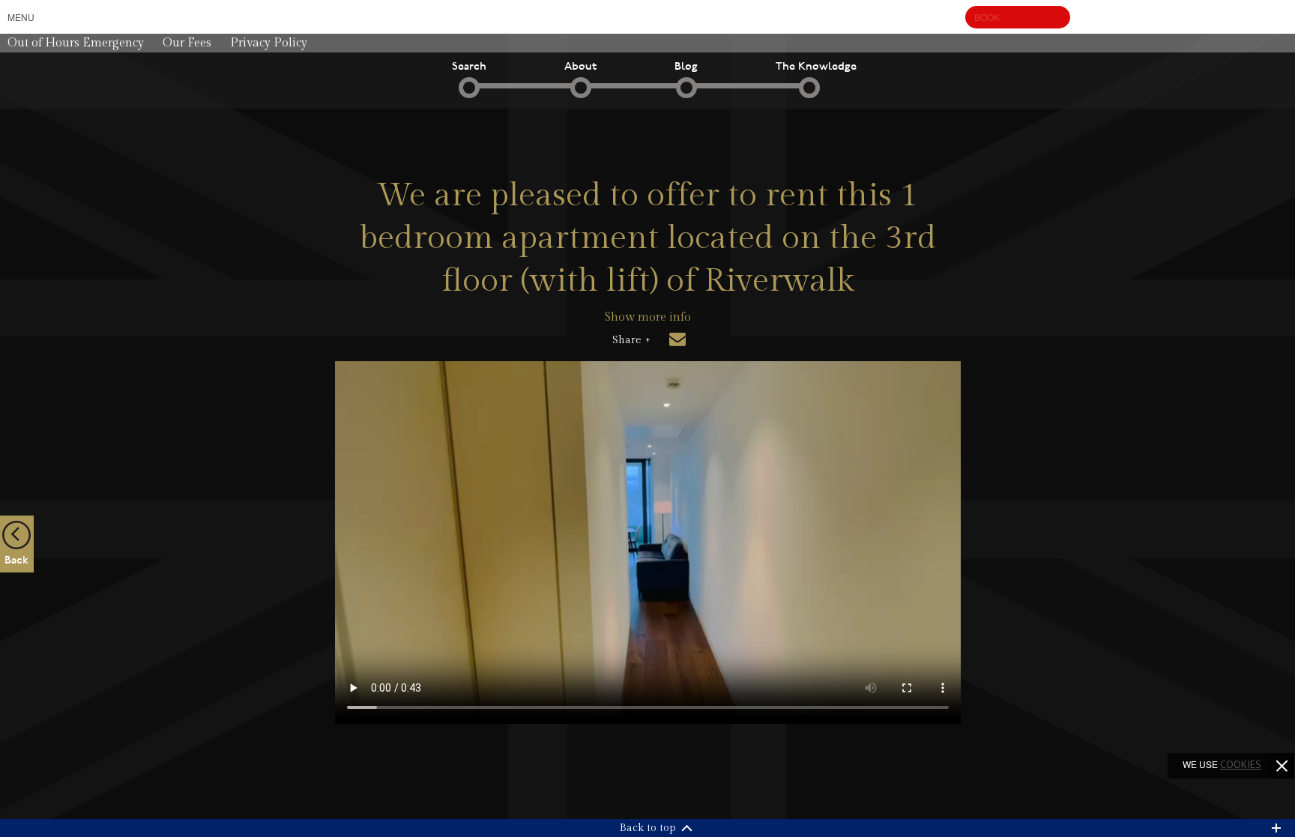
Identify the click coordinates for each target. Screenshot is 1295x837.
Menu (20, 16)
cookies (1240, 764)
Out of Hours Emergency (75, 43)
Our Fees (187, 43)
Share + (631, 340)
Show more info (648, 317)
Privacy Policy (268, 43)
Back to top (648, 828)
